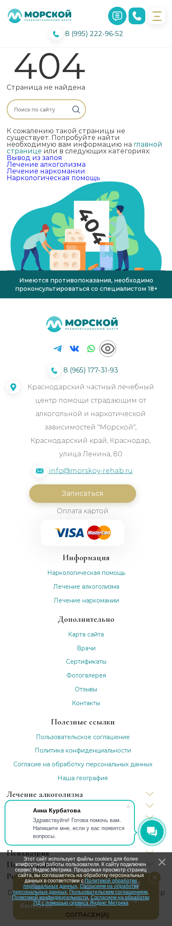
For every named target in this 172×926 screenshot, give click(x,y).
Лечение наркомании (46, 171)
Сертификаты (86, 661)
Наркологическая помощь (53, 178)
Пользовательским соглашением (108, 892)
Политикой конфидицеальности (50, 897)
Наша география (83, 778)
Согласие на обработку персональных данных (82, 764)
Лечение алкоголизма (46, 164)
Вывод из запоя (34, 158)
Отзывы (86, 689)
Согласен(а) (87, 914)
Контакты (86, 703)
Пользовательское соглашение (83, 737)
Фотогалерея (86, 675)
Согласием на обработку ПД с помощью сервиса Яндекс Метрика (91, 900)
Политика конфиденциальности (83, 750)
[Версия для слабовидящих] (107, 348)
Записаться (83, 493)
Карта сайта (86, 634)
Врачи (86, 648)
